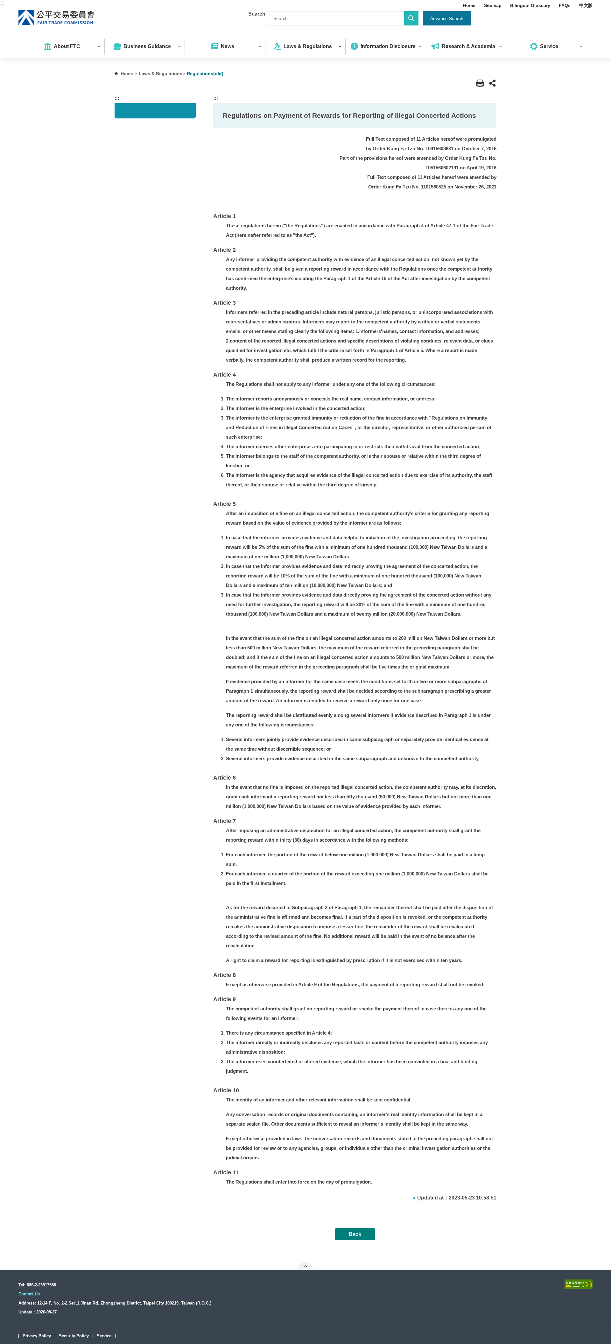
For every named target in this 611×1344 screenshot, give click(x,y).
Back (355, 1234)
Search (256, 14)
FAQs (565, 6)
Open (305, 1266)
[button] (492, 83)
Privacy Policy (37, 1336)
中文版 (586, 6)
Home (469, 6)
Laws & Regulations (160, 73)
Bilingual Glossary (530, 6)
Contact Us (29, 1293)
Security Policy (74, 1336)
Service (104, 1336)
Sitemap (493, 6)
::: (2, 2)
